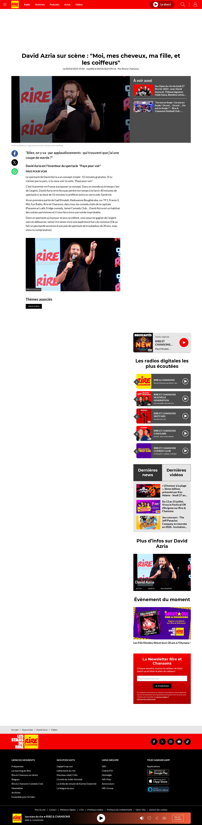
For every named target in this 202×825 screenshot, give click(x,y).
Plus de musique (177, 818)
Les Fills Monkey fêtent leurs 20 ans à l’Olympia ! (161, 642)
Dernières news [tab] (148, 472)
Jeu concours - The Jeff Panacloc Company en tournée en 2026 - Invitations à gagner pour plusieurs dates (174, 525)
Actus (67, 4)
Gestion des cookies (158, 809)
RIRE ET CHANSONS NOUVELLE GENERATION (165, 397)
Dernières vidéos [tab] (176, 472)
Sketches (40, 4)
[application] (70, 109)
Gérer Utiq (140, 809)
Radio (27, 4)
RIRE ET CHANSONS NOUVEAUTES (164, 343)
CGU (81, 809)
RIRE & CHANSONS (164, 379)
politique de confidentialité (146, 699)
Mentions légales (68, 809)
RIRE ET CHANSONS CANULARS (165, 432)
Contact (53, 809)
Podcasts (54, 4)
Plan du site (40, 809)
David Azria (144, 582)
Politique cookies (95, 809)
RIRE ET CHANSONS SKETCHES (165, 415)
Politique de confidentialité (119, 809)
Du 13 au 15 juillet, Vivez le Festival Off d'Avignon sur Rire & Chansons (174, 506)
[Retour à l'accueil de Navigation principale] (15, 4)
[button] (70, 109)
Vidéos (79, 4)
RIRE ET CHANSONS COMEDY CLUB (165, 449)
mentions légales (161, 697)
